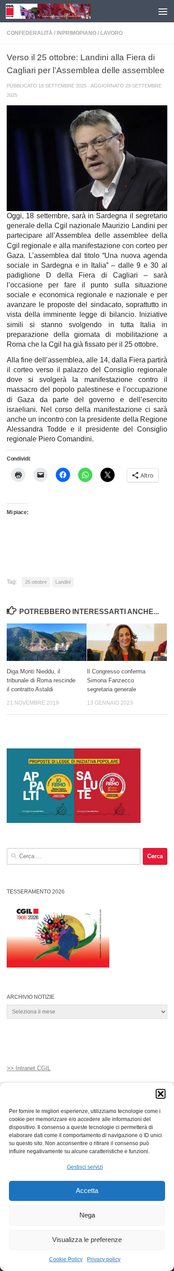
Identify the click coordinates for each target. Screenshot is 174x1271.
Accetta (87, 1190)
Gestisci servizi (85, 1167)
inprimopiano (76, 33)
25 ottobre (36, 582)
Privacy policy (103, 1259)
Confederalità (30, 33)
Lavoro (111, 33)
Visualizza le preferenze (87, 1239)
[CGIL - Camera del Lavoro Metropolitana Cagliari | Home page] (62, 11)
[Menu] (163, 11)
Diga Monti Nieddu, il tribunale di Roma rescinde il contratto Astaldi (41, 680)
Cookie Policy (66, 1259)
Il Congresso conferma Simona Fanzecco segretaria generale (116, 680)
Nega (87, 1215)
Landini (62, 582)
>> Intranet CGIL (28, 1068)
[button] (160, 1093)
